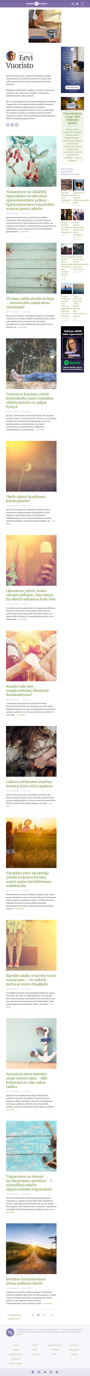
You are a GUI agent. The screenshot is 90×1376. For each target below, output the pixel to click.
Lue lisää (24, 231)
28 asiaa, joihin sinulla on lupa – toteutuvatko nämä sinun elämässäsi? (30, 302)
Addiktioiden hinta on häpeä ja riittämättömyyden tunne (78, 198)
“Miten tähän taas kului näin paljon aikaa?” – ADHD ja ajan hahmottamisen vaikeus (78, 306)
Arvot (35, 1345)
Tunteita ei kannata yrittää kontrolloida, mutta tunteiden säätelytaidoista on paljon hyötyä (30, 400)
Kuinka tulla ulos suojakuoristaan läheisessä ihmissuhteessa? (27, 690)
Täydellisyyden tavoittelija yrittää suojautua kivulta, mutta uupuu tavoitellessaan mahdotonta (29, 879)
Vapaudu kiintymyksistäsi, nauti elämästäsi (66, 196)
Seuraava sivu (14, 1319)
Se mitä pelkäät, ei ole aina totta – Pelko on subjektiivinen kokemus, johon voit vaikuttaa (66, 306)
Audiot (16, 1345)
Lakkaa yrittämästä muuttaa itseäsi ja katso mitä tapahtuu (29, 784)
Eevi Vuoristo (12, 213)
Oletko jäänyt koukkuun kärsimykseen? (25, 499)
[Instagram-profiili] (17, 125)
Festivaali (74, 1345)
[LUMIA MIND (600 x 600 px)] (45, 26)
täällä (19, 1334)
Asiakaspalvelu (54, 1345)
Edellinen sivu (15, 1315)
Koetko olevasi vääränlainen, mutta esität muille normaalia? (78, 228)
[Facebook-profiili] (12, 125)
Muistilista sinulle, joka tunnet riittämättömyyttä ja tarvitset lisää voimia (78, 263)
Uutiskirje (54, 1350)
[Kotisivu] (8, 125)
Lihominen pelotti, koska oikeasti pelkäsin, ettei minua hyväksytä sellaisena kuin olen (31, 595)
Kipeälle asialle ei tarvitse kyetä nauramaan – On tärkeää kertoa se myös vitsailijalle (31, 979)
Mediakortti (74, 1350)
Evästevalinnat (15, 1363)
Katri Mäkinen (66, 203)
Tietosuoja (16, 1359)
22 (52, 1315)
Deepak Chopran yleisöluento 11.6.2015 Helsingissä (66, 227)
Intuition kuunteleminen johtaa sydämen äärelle (26, 1281)
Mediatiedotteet (16, 1354)
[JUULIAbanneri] (72, 349)
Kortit (35, 1350)
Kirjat (15, 1350)
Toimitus (64, 235)
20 (44, 1315)
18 (33, 1315)
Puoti (54, 1354)
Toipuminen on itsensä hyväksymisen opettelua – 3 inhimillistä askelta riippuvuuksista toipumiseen (29, 1182)
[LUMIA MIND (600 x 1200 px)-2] (72, 70)
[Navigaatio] (82, 3)
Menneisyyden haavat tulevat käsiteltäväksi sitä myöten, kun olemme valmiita (66, 265)
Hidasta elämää (36, 3)
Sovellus (35, 1354)
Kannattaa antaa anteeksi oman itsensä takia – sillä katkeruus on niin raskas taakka (26, 1080)
